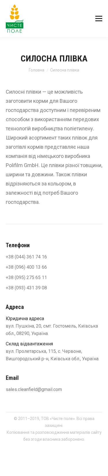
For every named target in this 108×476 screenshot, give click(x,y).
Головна (36, 70)
